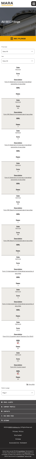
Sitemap (5, 420)
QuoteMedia (21, 451)
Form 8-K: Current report (18, 367)
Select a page (5, 388)
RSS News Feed (7, 416)
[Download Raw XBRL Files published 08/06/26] (18, 342)
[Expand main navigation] (33, 3)
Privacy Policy (18, 431)
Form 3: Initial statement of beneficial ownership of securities (18, 272)
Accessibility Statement (18, 443)
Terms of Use (27, 456)
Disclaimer (18, 435)
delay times (27, 452)
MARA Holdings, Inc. (14, 427)
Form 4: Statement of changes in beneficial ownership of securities (18, 83)
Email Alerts (7, 402)
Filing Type (4, 47)
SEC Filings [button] (19, 38)
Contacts (5, 411)
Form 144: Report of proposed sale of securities (18, 114)
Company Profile (8, 407)
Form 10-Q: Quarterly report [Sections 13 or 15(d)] (18, 336)
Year (2, 56)
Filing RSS (30, 384)
